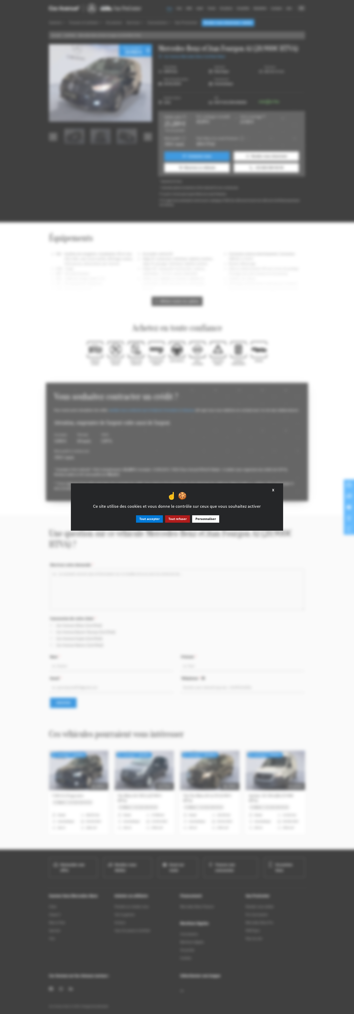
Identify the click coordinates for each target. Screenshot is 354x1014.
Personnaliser (205, 519)
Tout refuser (177, 519)
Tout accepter (149, 519)
